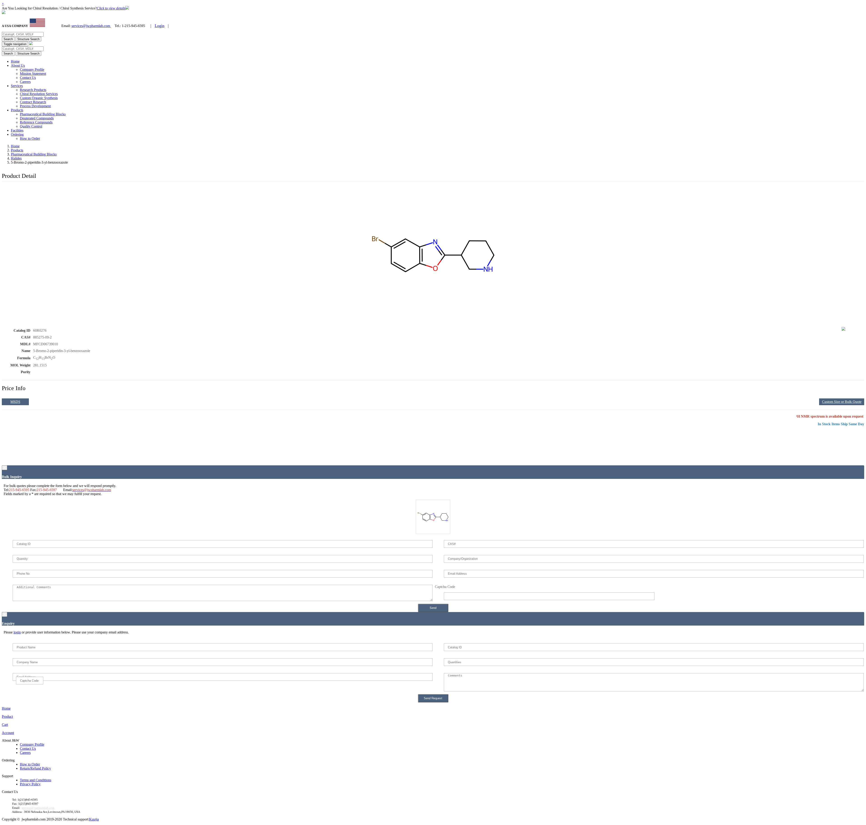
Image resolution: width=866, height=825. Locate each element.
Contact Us (28, 78)
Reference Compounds (36, 122)
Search (8, 39)
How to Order (30, 138)
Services (17, 86)
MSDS (15, 402)
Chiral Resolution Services (39, 94)
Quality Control (31, 126)
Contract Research (33, 102)
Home (15, 61)
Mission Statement (33, 73)
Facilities (17, 130)
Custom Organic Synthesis (39, 98)
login (17, 632)
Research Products (33, 90)
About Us (18, 65)
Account (8, 733)
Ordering (17, 134)
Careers (25, 82)
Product (7, 716)
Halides (16, 158)
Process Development (35, 106)
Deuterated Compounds (37, 118)
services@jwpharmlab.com (91, 26)
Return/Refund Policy (35, 768)
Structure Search (28, 39)
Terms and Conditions (35, 780)
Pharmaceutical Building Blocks (43, 114)
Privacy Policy (30, 784)
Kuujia (94, 819)
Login (159, 25)
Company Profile (32, 69)
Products (17, 110)
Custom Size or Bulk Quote (841, 402)
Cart (5, 725)
